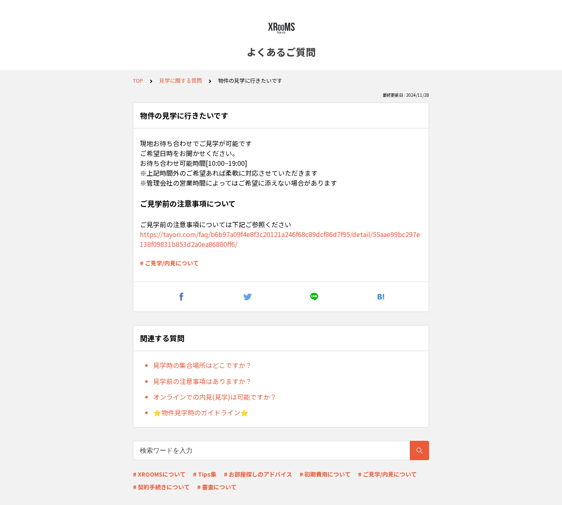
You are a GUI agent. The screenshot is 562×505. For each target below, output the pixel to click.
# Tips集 (204, 474)
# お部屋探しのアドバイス (258, 474)
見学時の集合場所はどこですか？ (202, 365)
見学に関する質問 (180, 80)
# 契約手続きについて (161, 487)
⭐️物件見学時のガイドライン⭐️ (200, 412)
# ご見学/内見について (169, 263)
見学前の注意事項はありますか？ (202, 381)
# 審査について (217, 487)
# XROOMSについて (159, 474)
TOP (138, 80)
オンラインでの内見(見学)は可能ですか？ (214, 397)
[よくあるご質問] (281, 28)
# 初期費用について (325, 474)
